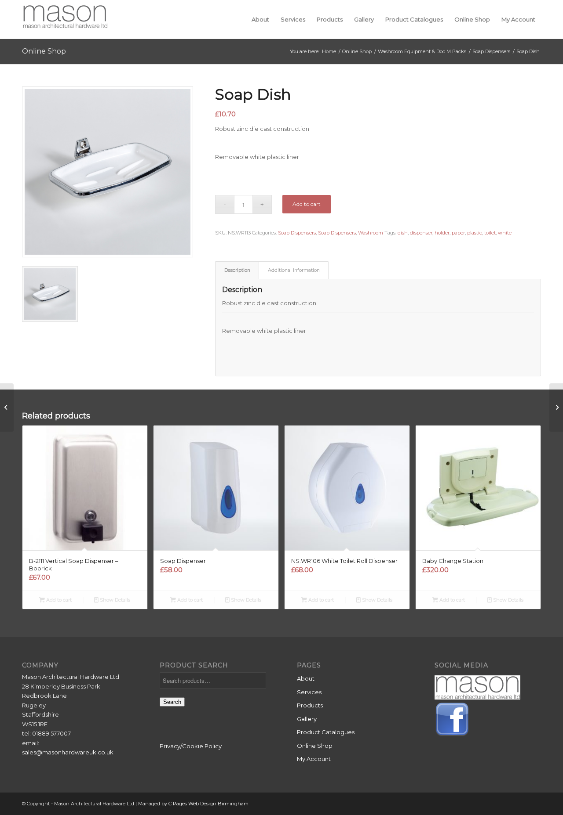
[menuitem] (260, 19)
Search (172, 702)
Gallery (307, 718)
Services (309, 692)
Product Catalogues (326, 732)
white (505, 233)
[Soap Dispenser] (7, 407)
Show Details (114, 600)
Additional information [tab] (294, 270)
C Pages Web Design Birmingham (208, 804)
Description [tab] (237, 270)
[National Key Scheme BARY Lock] (556, 407)
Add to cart (306, 204)
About (305, 678)
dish (403, 233)
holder (442, 233)
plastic (474, 233)
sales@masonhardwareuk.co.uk (67, 752)
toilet (490, 233)
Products (310, 705)
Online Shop (44, 51)
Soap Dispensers (297, 233)
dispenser (421, 233)
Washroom (370, 233)
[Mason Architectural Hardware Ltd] (65, 19)
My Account (314, 758)
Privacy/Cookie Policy (191, 746)
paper (458, 233)
